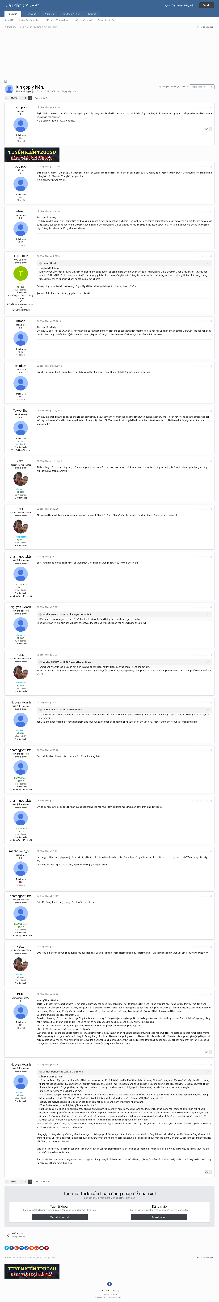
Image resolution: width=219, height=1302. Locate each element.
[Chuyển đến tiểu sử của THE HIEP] (20, 273)
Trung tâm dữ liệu (106, 20)
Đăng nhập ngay (159, 1217)
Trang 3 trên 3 (41, 98)
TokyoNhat (20, 410)
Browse (92, 14)
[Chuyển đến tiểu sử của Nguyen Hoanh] (20, 624)
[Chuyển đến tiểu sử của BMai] (20, 1011)
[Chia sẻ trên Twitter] (6, 1248)
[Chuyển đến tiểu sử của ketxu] (20, 478)
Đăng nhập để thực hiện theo (175, 86)
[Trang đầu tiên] (6, 98)
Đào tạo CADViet (71, 14)
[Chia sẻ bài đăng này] (211, 107)
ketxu (21, 461)
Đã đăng (48, 107)
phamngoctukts (21, 556)
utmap (20, 211)
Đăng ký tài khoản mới (59, 1217)
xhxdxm (20, 366)
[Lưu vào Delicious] (26, 1248)
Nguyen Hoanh (20, 607)
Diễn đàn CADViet (21, 5)
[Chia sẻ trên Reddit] (31, 1248)
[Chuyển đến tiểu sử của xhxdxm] (20, 383)
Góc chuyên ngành (84, 20)
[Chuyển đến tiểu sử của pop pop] (20, 124)
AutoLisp (49, 14)
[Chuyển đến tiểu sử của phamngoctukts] (20, 574)
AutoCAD (9, 20)
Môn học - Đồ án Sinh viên (58, 20)
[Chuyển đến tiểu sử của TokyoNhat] (20, 428)
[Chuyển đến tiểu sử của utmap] (20, 228)
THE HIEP (20, 256)
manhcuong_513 (20, 851)
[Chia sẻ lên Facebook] (11, 1248)
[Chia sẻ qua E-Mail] (41, 1248)
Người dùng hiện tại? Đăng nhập (180, 5)
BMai (20, 994)
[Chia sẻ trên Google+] (16, 1248)
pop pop (21, 107)
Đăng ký (206, 5)
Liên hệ (115, 1290)
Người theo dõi (198, 87)
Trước (14, 98)
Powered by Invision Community (109, 1297)
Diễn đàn (12, 14)
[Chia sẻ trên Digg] (21, 1248)
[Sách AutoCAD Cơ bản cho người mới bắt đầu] (5, 81)
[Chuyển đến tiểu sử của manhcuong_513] (20, 868)
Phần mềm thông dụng (29, 20)
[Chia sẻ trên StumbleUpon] (36, 1248)
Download (31, 14)
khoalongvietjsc (27, 91)
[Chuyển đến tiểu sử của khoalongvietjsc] (9, 89)
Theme (104, 1290)
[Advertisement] (109, 55)
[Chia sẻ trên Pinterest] (46, 1248)
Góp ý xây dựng (69, 91)
